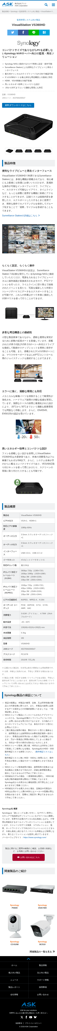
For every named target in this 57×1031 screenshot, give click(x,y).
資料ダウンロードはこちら (18, 105)
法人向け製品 (43, 973)
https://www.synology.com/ (34, 837)
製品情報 (5, 11)
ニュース (14, 980)
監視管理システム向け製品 (29, 11)
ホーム (14, 965)
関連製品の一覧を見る (41, 952)
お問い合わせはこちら (30, 857)
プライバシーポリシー (33, 1023)
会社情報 (14, 994)
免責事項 (18, 1023)
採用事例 (43, 987)
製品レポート (14, 987)
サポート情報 (43, 980)
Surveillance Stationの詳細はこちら (19, 215)
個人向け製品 (14, 973)
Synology (14, 11)
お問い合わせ (43, 994)
